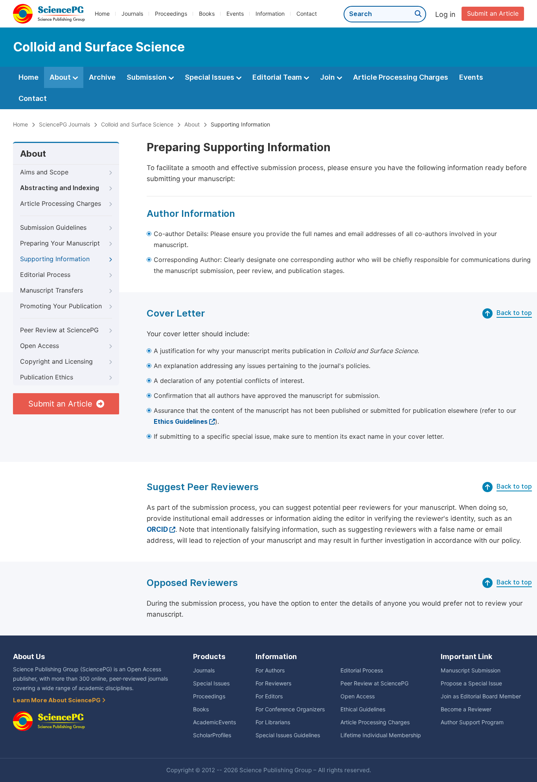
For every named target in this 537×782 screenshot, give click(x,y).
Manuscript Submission (470, 670)
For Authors (270, 670)
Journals (132, 14)
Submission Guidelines (53, 227)
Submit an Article (493, 13)
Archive (102, 77)
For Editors (269, 696)
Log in (445, 14)
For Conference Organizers (290, 709)
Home (102, 14)
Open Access (39, 346)
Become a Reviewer (466, 709)
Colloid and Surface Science (137, 124)
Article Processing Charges (400, 77)
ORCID (157, 529)
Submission (147, 77)
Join (328, 77)
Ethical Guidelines (362, 709)
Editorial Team (277, 77)
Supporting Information (55, 259)
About (61, 77)
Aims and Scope (44, 172)
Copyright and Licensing (56, 361)
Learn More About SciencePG (57, 700)
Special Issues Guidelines (288, 735)
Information (270, 14)
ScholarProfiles (212, 735)
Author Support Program (472, 722)
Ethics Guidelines (181, 421)
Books (207, 14)
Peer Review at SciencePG (59, 330)
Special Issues (210, 77)
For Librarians (273, 722)
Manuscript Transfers (51, 290)
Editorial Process (45, 274)
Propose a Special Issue (471, 683)
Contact (306, 14)
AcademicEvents (214, 722)
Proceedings (171, 14)
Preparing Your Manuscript (60, 243)
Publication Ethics (46, 377)
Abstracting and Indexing (59, 188)
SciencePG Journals (64, 124)
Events (235, 14)
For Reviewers (273, 683)
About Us (29, 656)
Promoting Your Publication (61, 306)
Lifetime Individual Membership (380, 735)
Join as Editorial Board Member (481, 696)
